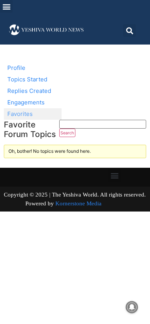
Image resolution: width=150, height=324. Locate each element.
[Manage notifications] (132, 307)
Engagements (26, 102)
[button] (6, 6)
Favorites (20, 113)
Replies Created (29, 90)
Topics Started (27, 79)
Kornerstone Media (78, 203)
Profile (16, 67)
